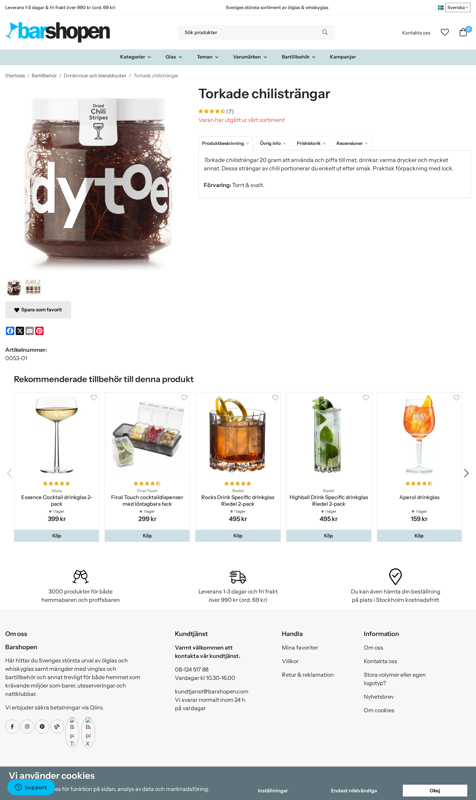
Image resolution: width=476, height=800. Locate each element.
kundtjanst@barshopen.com (211, 691)
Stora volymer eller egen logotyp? (395, 678)
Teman (205, 57)
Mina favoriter (300, 647)
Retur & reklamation (308, 674)
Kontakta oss (416, 33)
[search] (325, 32)
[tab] (227, 143)
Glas (171, 57)
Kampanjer (343, 57)
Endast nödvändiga (354, 790)
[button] (56, 536)
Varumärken (247, 57)
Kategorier (132, 57)
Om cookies (379, 710)
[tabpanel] (334, 174)
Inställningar (273, 790)
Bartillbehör (295, 57)
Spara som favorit (40, 309)
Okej (435, 790)
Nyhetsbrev (379, 696)
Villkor (290, 661)
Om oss (373, 647)
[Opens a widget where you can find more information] (31, 788)
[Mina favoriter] (445, 32)
